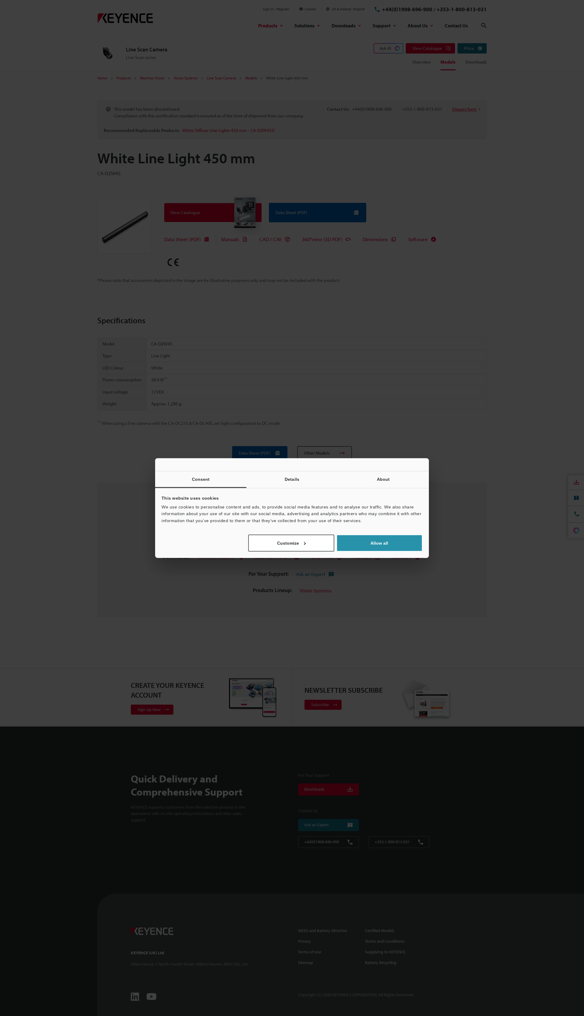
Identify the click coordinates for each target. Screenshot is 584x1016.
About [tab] (383, 479)
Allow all (379, 543)
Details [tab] (292, 479)
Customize (288, 543)
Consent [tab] (201, 479)
